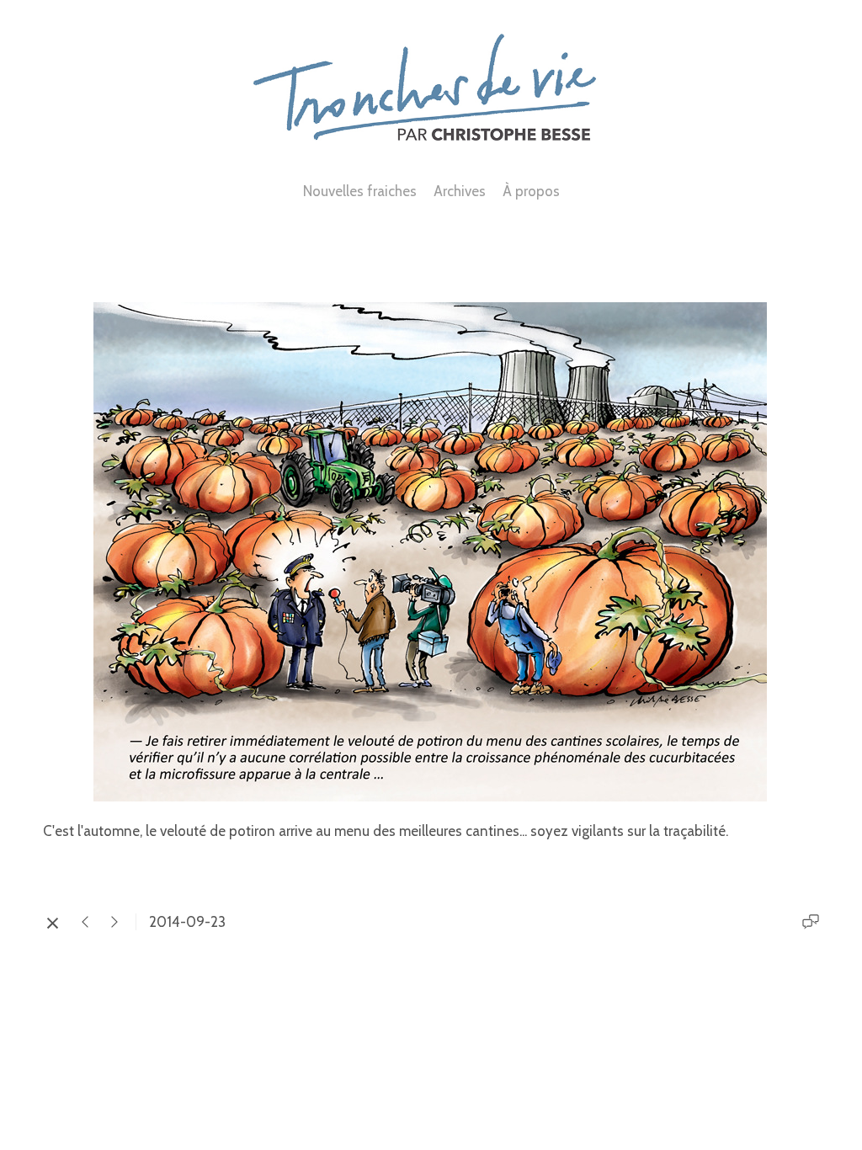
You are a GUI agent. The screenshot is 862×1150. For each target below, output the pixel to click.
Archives (460, 191)
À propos (531, 191)
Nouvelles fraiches (360, 191)
